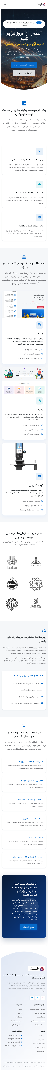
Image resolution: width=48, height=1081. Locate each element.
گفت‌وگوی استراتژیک (24, 73)
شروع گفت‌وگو (28, 927)
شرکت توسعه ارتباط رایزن (18, 1062)
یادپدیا (20, 1013)
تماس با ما (42, 1039)
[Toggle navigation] (11, 4)
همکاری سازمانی (16, 1024)
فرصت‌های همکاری (38, 1043)
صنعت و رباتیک (39, 1024)
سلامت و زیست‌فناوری (38, 1021)
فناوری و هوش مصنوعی (37, 1009)
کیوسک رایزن (17, 1017)
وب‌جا (20, 1009)
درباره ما (42, 1035)
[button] (5, 4)
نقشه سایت (41, 1051)
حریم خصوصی (40, 1047)
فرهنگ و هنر (40, 1017)
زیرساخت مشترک (16, 1021)
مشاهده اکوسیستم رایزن (24, 65)
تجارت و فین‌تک (40, 1013)
